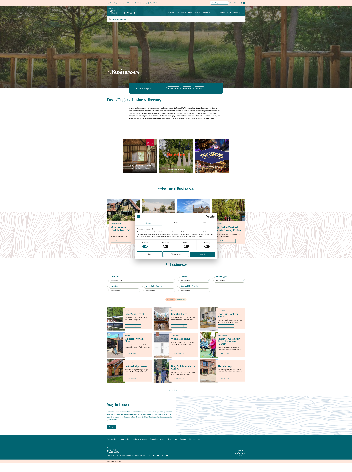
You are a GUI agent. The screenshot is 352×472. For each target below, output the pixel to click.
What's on (206, 13)
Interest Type (221, 276)
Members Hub (194, 439)
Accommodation (173, 88)
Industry (144, 3)
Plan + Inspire (181, 13)
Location (114, 286)
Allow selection (176, 254)
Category (184, 276)
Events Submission (157, 439)
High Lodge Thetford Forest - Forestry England (228, 229)
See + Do (197, 13)
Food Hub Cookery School (228, 315)
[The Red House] (176, 156)
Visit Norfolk (125, 3)
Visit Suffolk (135, 3)
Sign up (111, 427)
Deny (149, 254)
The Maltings (225, 366)
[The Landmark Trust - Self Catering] (140, 156)
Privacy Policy (172, 439)
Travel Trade (153, 3)
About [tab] (203, 223)
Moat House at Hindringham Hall (120, 229)
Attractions (187, 88)
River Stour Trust (134, 313)
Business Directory (140, 439)
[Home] (110, 19)
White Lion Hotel (180, 338)
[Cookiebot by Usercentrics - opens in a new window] (207, 216)
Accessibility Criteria (154, 286)
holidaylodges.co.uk (136, 366)
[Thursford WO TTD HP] (212, 156)
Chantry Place (179, 313)
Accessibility (112, 439)
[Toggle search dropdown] (242, 13)
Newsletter (234, 13)
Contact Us (223, 13)
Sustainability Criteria (189, 286)
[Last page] (184, 390)
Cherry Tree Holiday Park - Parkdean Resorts (229, 341)
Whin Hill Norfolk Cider (134, 340)
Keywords (115, 276)
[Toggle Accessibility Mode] (243, 3)
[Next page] (181, 390)
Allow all (202, 254)
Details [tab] (176, 223)
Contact (183, 439)
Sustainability (125, 439)
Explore (171, 13)
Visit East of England (113, 3)
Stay (190, 13)
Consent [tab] (148, 223)
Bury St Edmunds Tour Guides (184, 367)
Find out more (119, 241)
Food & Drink (199, 88)
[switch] (165, 246)
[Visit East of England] (113, 11)
